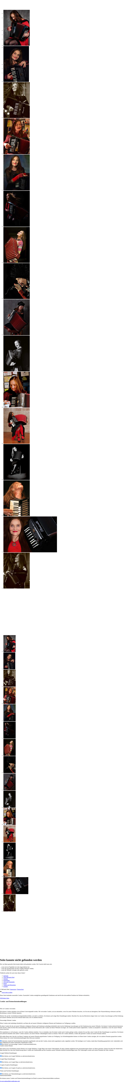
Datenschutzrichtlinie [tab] (5, 1075)
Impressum (13, 989)
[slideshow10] (16, 153)
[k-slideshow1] (9, 651)
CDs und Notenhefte (9, 982)
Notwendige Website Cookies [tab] (8, 1020)
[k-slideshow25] (9, 755)
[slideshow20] (16, 298)
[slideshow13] (30, 552)
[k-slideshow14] (9, 876)
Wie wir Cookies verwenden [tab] (7, 1008)
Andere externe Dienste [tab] (6, 1045)
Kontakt (5, 986)
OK (1, 998)
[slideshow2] (16, 226)
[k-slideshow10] (9, 703)
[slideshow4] (16, 81)
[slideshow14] (16, 515)
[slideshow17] (16, 479)
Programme (6, 980)
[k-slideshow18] (9, 807)
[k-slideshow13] (15, 893)
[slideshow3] (16, 190)
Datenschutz (20, 989)
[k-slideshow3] (9, 720)
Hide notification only (14, 1081)
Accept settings (4, 1081)
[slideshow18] (16, 371)
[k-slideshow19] (9, 841)
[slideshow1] (16, 45)
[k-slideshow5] (9, 686)
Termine (5, 979)
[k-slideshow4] (9, 669)
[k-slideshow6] (9, 911)
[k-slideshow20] (9, 772)
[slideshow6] (16, 588)
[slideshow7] (16, 407)
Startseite (5, 976)
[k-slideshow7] (9, 824)
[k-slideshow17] (9, 859)
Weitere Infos (5, 998)
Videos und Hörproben (9, 985)
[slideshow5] (16, 117)
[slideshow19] (16, 443)
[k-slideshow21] (9, 790)
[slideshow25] (16, 262)
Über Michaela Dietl (8, 977)
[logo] (13, 8)
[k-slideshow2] (9, 738)
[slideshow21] (16, 334)
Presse (5, 983)
